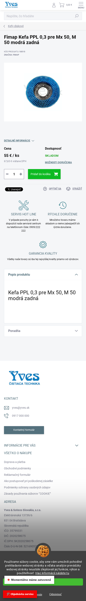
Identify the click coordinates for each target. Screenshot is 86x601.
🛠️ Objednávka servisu (20, 594)
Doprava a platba (14, 462)
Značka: (11, 55)
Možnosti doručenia (58, 162)
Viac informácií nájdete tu (52, 573)
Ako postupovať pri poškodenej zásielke (28, 481)
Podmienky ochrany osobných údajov (27, 487)
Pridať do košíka (41, 174)
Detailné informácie (17, 140)
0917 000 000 (20, 415)
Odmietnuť (55, 594)
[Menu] (81, 5)
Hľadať (77, 16)
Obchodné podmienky (17, 468)
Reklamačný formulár (17, 474)
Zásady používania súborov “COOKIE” (27, 493)
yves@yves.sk (20, 407)
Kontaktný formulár (24, 430)
